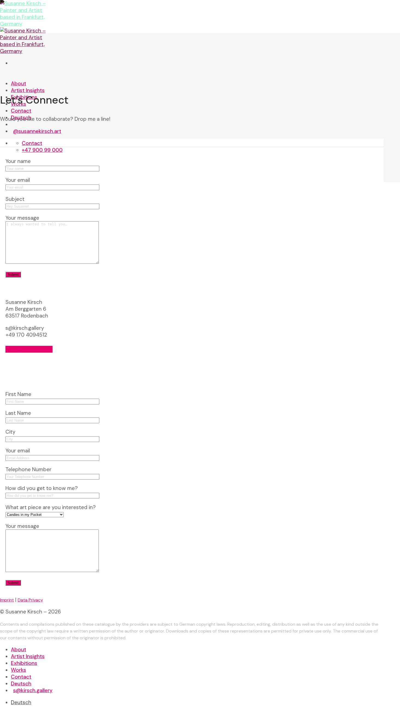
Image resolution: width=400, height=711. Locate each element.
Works (18, 670)
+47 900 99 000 (42, 150)
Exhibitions (24, 663)
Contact (21, 110)
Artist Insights (28, 90)
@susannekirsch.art (37, 131)
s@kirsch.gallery (33, 690)
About (18, 83)
